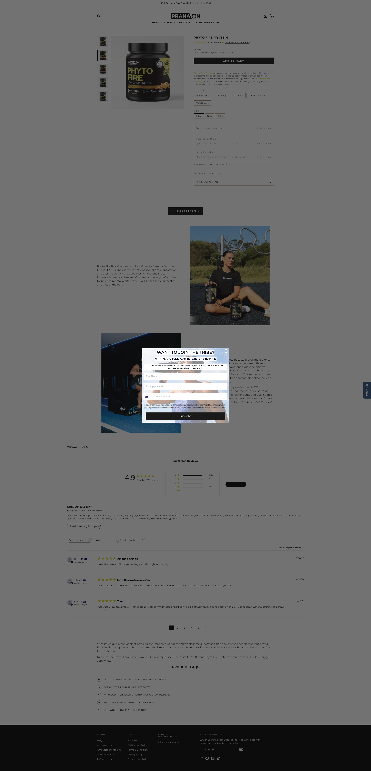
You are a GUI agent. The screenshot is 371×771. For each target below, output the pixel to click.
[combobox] (149, 396)
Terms (156, 409)
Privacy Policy (148, 409)
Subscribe (185, 416)
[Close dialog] (226, 351)
